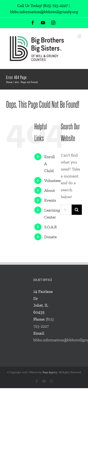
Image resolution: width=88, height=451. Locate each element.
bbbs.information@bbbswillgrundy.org (44, 11)
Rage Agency (50, 372)
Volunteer (52, 180)
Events (50, 200)
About (49, 190)
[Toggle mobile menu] (80, 36)
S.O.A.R (50, 226)
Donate (50, 236)
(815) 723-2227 (55, 5)
